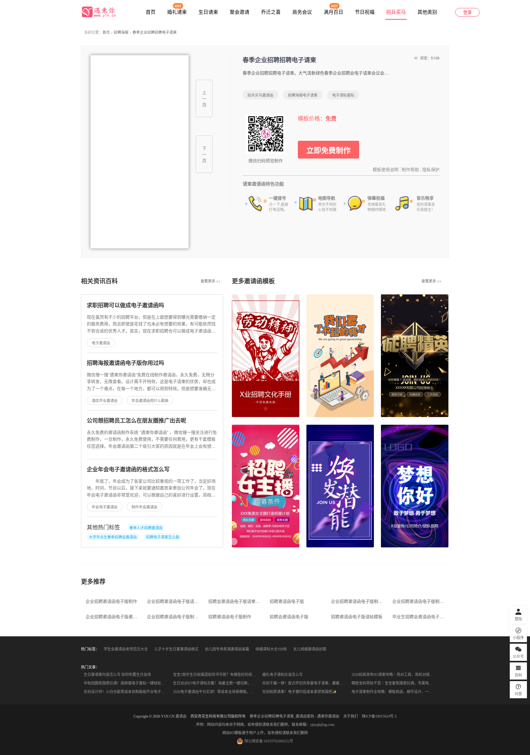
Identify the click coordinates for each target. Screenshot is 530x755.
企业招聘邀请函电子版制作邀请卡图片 (419, 601)
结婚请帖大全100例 (271, 649)
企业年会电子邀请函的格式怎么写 (128, 469)
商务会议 (302, 12)
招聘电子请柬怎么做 (162, 536)
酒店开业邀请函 (104, 400)
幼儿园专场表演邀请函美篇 (227, 649)
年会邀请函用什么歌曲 (150, 400)
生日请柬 (208, 12)
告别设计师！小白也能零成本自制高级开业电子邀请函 (126, 692)
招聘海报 (121, 32)
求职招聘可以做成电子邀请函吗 (125, 305)
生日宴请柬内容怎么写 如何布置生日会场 (117, 675)
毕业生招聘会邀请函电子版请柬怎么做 (419, 616)
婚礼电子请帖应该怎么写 (282, 675)
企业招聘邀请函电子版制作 (111, 601)
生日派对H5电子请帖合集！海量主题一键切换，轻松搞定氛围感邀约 (216, 683)
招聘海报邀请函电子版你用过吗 (125, 363)
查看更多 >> (211, 281)
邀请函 (180, 716)
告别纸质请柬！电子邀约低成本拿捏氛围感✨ (299, 692)
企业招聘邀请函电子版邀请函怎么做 (112, 616)
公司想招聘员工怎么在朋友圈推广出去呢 (136, 420)
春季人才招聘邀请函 (146, 527)
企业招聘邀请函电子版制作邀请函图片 (174, 616)
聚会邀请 (239, 12)
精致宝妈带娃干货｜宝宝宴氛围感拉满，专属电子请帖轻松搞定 (394, 683)
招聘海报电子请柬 (302, 95)
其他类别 (427, 12)
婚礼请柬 (177, 12)
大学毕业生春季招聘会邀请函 (113, 536)
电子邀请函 (101, 342)
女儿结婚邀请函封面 (309, 649)
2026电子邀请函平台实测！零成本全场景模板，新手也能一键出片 (216, 692)
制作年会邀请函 (144, 506)
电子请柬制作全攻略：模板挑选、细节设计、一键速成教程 (394, 692)
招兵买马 (396, 12)
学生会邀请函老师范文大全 (126, 649)
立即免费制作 (328, 150)
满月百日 (333, 12)
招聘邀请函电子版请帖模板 (356, 616)
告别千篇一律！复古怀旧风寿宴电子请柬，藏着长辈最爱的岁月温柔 (305, 683)
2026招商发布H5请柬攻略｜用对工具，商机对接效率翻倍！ (394, 675)
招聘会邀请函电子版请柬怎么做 (235, 601)
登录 (467, 12)
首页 (151, 12)
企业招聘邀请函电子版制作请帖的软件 (358, 601)
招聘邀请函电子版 (287, 601)
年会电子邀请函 (104, 506)
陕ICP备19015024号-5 (379, 716)
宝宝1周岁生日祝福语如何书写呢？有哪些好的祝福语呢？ (216, 675)
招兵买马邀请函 (260, 95)
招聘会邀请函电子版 (289, 616)
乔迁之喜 (271, 12)
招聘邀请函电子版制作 (229, 616)
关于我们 (350, 716)
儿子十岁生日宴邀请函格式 (176, 649)
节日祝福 (364, 12)
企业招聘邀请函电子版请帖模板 (174, 601)
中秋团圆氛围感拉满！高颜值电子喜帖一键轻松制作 (126, 683)
